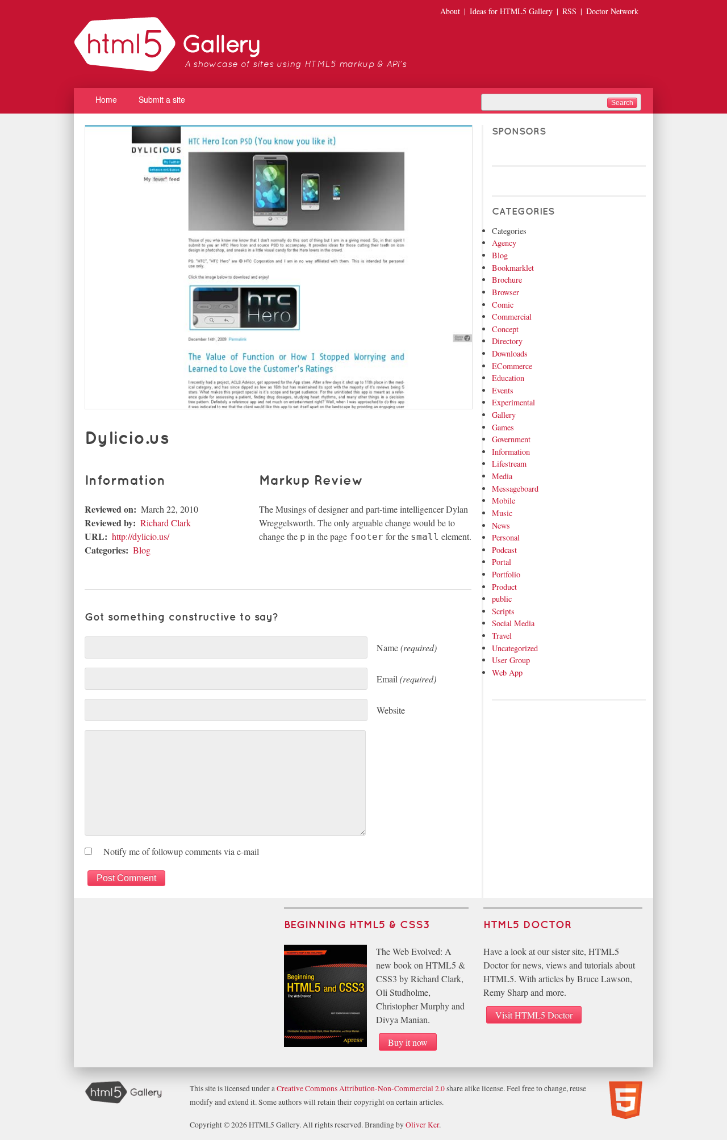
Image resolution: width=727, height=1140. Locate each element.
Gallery (504, 414)
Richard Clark (165, 523)
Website (391, 710)
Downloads (510, 353)
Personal (506, 537)
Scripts (503, 611)
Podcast (504, 549)
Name (407, 647)
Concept (505, 329)
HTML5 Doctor (527, 925)
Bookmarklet (513, 267)
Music (502, 513)
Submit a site (162, 99)
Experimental (513, 402)
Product (504, 586)
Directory (507, 341)
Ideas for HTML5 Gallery (511, 11)
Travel (502, 635)
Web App (507, 672)
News (501, 525)
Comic (502, 304)
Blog (142, 550)
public (502, 598)
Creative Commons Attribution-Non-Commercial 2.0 (361, 1088)
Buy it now (408, 1042)
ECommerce (512, 366)
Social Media (513, 623)
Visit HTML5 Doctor (534, 1015)
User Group (511, 660)
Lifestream (509, 463)
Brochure (507, 279)
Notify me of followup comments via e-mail (181, 851)
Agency (504, 242)
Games (503, 427)
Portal (501, 561)
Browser (505, 292)
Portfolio (506, 574)
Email (406, 679)
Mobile (503, 500)
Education (508, 377)
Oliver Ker (422, 1125)
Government (511, 439)
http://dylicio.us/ (140, 536)
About (450, 11)
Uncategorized (515, 648)
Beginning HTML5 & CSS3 (357, 925)
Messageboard (515, 488)
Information (511, 451)
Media (502, 476)
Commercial (512, 316)
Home (106, 99)
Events (502, 390)
